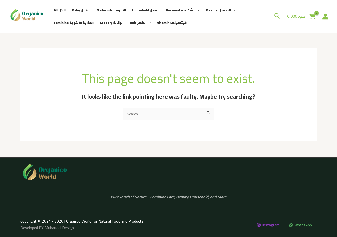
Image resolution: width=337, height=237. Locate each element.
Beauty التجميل (218, 10)
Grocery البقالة (111, 23)
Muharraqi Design (59, 227)
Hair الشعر (138, 23)
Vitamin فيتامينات (172, 23)
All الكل (60, 10)
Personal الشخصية (180, 10)
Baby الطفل (81, 10)
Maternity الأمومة (111, 10)
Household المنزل (145, 10)
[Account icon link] (325, 16)
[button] (197, 10)
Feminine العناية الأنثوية (74, 23)
